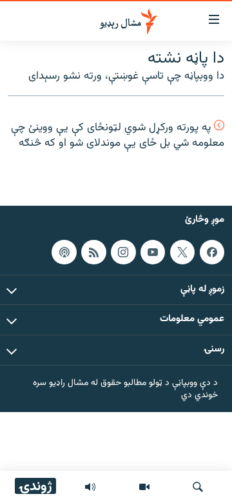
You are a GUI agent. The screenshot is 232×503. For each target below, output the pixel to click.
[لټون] (198, 487)
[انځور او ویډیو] (144, 487)
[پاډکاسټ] (64, 251)
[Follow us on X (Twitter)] (182, 251)
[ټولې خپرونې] (90, 487)
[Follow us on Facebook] (212, 251)
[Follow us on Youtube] (152, 251)
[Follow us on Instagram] (123, 251)
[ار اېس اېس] (93, 251)
